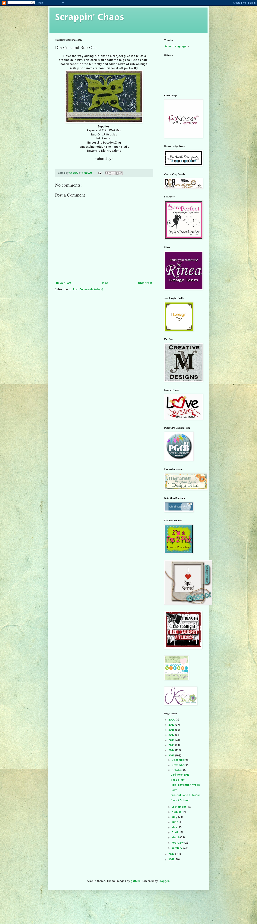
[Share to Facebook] (117, 173)
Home (105, 282)
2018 (171, 729)
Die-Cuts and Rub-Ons (185, 795)
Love (174, 790)
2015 (171, 745)
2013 (171, 755)
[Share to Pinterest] (121, 173)
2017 (171, 734)
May (175, 827)
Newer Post (63, 282)
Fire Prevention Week (185, 784)
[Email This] (106, 173)
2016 (171, 740)
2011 (171, 859)
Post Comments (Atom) (88, 289)
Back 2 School (180, 800)
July (175, 816)
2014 (171, 750)
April (175, 832)
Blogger (164, 880)
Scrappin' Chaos (89, 17)
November (179, 765)
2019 (171, 724)
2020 (172, 719)
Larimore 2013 (180, 774)
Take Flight (178, 779)
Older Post (145, 282)
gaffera (136, 880)
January (177, 847)
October (177, 770)
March (176, 837)
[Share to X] (114, 173)
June (175, 821)
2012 (171, 854)
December (179, 759)
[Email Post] (99, 172)
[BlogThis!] (110, 173)
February (178, 842)
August (177, 811)
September (179, 806)
